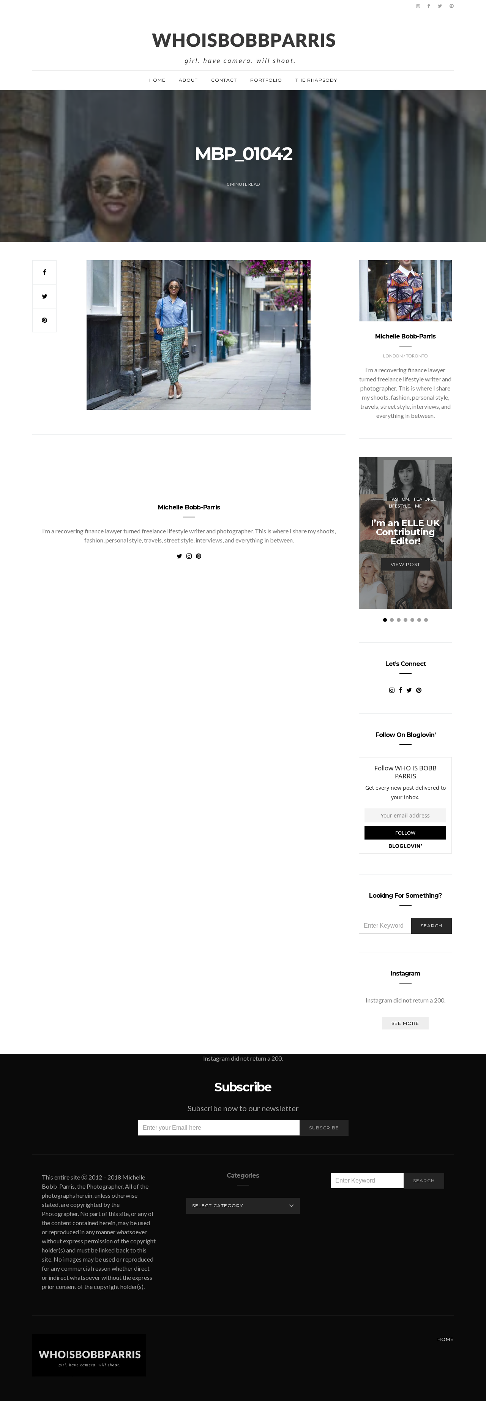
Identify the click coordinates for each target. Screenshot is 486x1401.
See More (405, 1023)
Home (157, 80)
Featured (425, 499)
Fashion (399, 499)
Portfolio (266, 80)
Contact (224, 80)
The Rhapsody (316, 80)
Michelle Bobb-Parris (189, 507)
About (188, 80)
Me (418, 506)
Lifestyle (399, 506)
